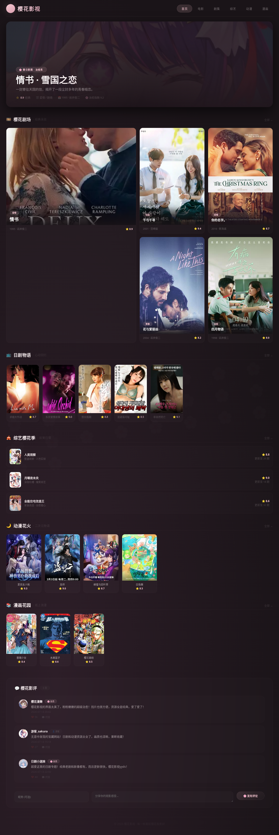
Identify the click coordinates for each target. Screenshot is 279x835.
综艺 (233, 9)
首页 (184, 9)
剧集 (217, 9)
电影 (201, 9)
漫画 (265, 9)
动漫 (249, 9)
